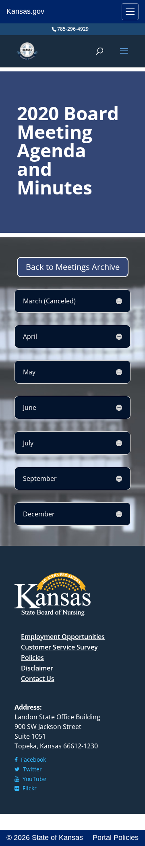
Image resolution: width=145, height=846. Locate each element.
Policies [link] (32, 657)
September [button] (40, 478)
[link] (27, 50)
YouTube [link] (32, 779)
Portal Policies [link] (116, 837)
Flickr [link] (28, 788)
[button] (124, 56)
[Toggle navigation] (130, 11)
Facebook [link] (32, 759)
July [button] (28, 443)
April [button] (30, 336)
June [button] (29, 407)
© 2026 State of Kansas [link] (44, 837)
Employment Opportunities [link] (63, 636)
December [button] (39, 514)
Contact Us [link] (37, 678)
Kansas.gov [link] (25, 11)
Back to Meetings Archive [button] (73, 266)
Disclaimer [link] (37, 668)
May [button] (29, 372)
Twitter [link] (31, 769)
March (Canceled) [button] (49, 301)
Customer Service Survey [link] (59, 647)
